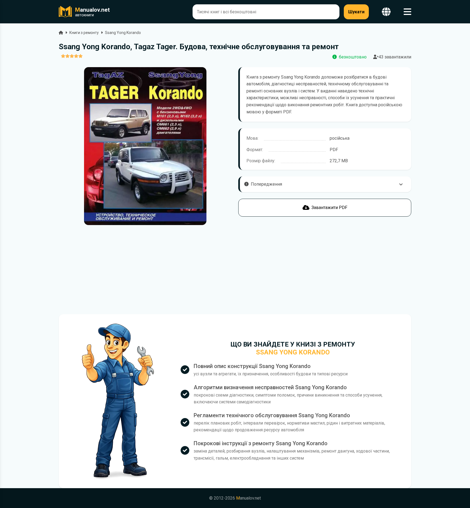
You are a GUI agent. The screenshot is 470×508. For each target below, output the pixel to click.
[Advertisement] (145, 270)
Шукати (356, 11)
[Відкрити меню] (407, 11)
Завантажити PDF (329, 207)
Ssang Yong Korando (123, 32)
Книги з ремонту (84, 32)
